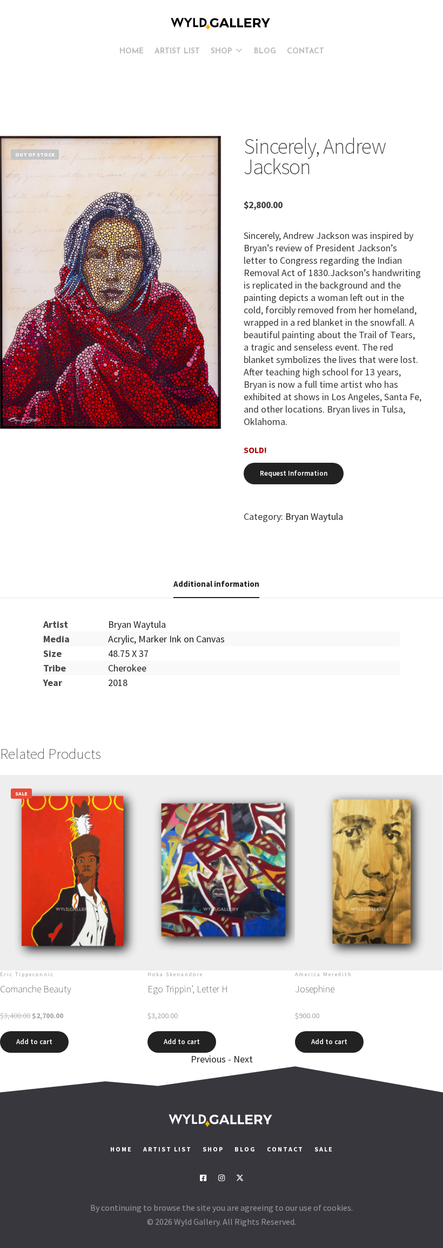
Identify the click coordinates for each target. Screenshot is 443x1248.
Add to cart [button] (34, 1041)
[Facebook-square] (203, 1177)
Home (121, 1149)
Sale (323, 1149)
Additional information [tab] (216, 584)
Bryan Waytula (314, 516)
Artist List (167, 1149)
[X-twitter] (239, 1177)
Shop (213, 1149)
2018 (117, 682)
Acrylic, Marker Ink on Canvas (166, 639)
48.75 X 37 (128, 653)
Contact (286, 1149)
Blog (245, 1149)
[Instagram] (221, 1177)
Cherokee (127, 668)
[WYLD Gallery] (221, 23)
